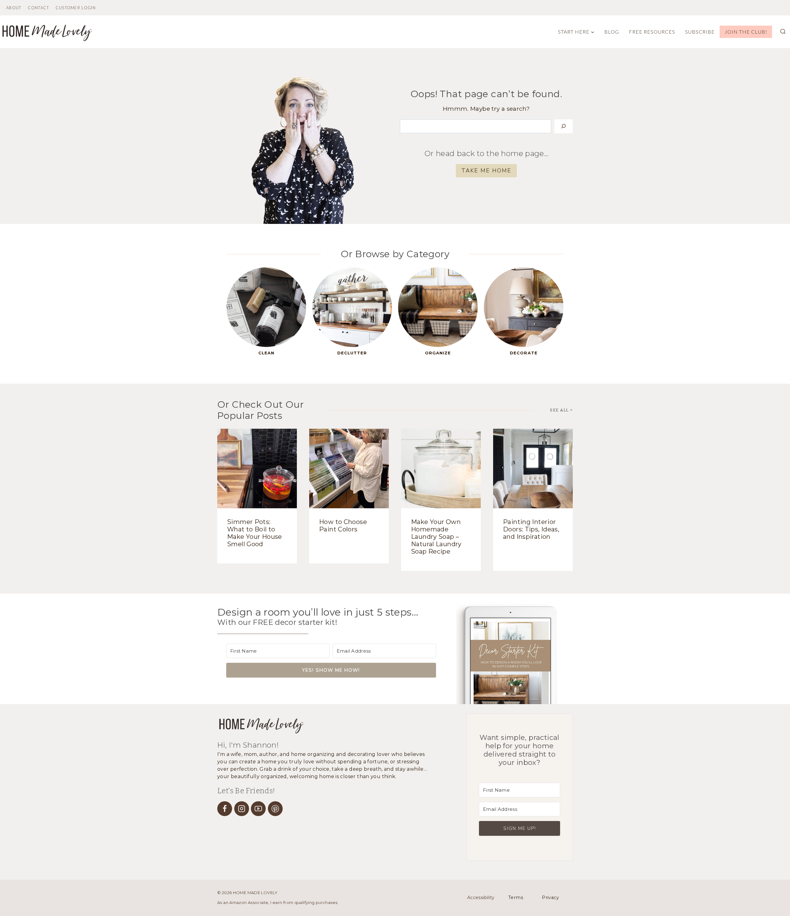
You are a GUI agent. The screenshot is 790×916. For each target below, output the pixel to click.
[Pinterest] (275, 808)
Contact (38, 8)
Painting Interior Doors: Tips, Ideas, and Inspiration (531, 529)
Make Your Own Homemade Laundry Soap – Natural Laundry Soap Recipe (436, 536)
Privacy (550, 897)
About (14, 8)
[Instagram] (241, 808)
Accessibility (481, 897)
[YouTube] (258, 808)
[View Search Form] (783, 32)
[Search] (563, 126)
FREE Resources (652, 32)
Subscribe (700, 32)
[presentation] (257, 468)
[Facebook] (224, 808)
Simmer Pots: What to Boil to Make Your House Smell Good (254, 533)
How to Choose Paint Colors (343, 525)
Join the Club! (746, 32)
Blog (611, 32)
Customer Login (76, 8)
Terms (515, 897)
